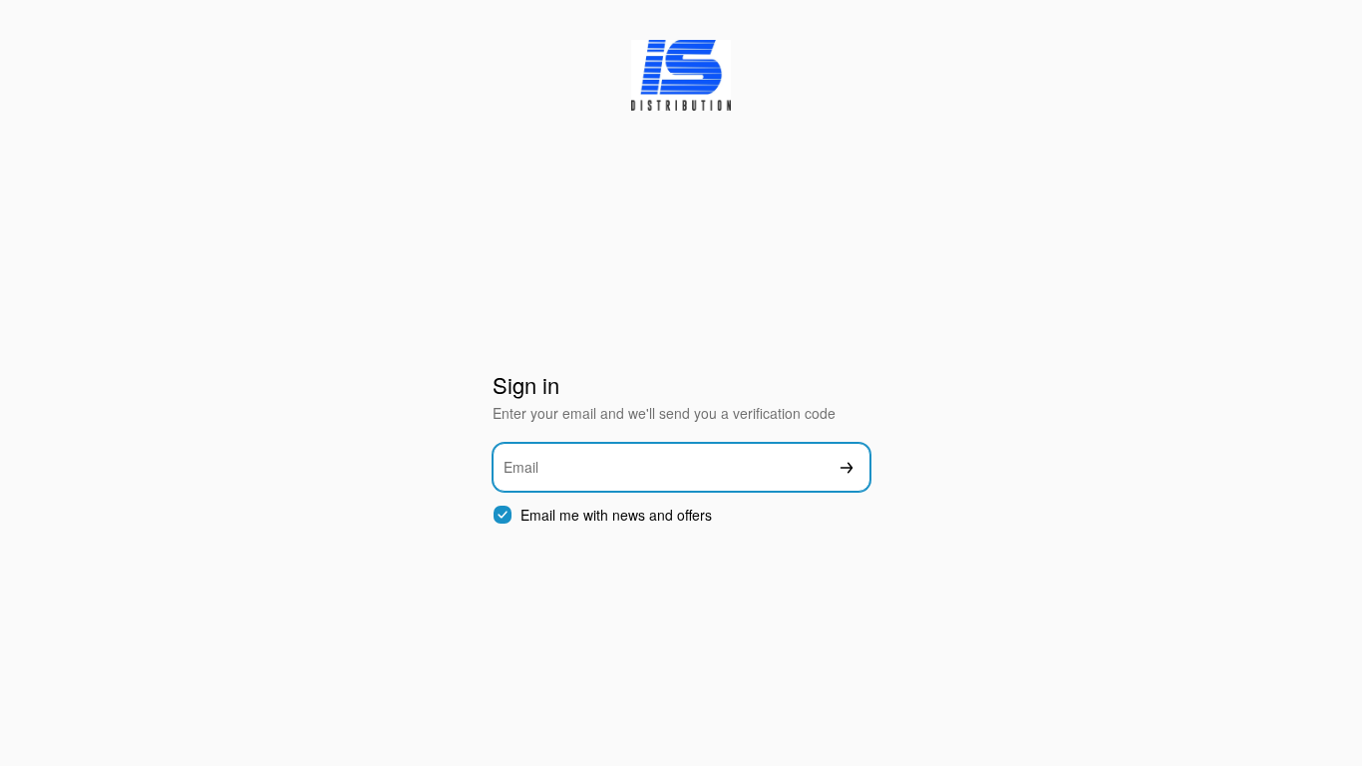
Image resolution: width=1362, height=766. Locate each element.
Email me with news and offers (616, 515)
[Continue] (846, 467)
